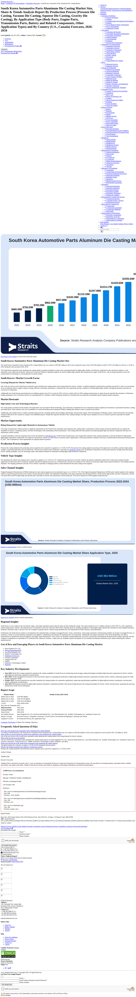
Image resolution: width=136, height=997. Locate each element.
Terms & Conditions (11, 937)
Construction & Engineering (115, 172)
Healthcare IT (110, 143)
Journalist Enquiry (10, 941)
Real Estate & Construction (110, 204)
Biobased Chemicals (112, 73)
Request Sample (6, 861)
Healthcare (105, 138)
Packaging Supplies (112, 191)
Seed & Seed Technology (114, 43)
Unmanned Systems (112, 28)
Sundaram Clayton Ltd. (12, 656)
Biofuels (109, 111)
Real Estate (109, 211)
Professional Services (113, 202)
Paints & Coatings (112, 82)
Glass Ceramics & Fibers (114, 77)
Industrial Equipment (112, 175)
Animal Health (110, 139)
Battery (108, 109)
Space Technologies (112, 26)
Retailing (109, 102)
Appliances (109, 93)
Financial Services (112, 64)
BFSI (103, 62)
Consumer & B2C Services (114, 200)
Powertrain (109, 57)
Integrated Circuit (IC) (113, 217)
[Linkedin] (9, 968)
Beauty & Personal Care (114, 96)
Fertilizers (109, 41)
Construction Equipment (114, 208)
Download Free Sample (12, 46)
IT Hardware (110, 157)
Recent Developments (80, 826)
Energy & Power (107, 107)
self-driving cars (51, 436)
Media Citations (10, 927)
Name (22, 978)
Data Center (110, 154)
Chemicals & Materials (109, 68)
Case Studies (114, 224)
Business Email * (25, 834)
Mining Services (111, 116)
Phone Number (24, 836)
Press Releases (105, 224)
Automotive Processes (113, 46)
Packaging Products (112, 190)
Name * (22, 832)
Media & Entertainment (113, 161)
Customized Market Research (109, 8)
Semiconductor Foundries (114, 220)
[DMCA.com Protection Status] (8, 957)
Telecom (109, 166)
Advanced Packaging (113, 186)
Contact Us (103, 226)
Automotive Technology (114, 50)
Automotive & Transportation (111, 44)
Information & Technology (110, 150)
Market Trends (17, 826)
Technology (110, 165)
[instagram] (6, 968)
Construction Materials (113, 209)
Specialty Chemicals (112, 86)
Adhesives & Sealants (113, 69)
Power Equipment (112, 120)
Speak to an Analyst (7, 617)
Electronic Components (113, 215)
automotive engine (75, 450)
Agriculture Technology (113, 35)
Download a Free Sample (9, 356)
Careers (7, 944)
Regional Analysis (52, 826)
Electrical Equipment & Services (116, 173)
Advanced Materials (112, 71)
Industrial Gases (111, 78)
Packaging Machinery (113, 188)
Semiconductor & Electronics (111, 213)
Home (3, 3)
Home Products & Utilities (114, 100)
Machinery (109, 179)
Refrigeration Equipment (114, 182)
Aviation (109, 19)
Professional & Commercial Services (113, 197)
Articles (130, 224)
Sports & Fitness (111, 104)
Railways (109, 59)
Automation (110, 170)
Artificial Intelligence (112, 152)
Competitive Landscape (65, 826)
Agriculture (105, 30)
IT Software (110, 159)
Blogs (126, 224)
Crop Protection (111, 39)
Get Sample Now (7, 845)
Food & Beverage (107, 127)
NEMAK (8, 665)
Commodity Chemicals (113, 75)
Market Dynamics (27, 826)
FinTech (109, 156)
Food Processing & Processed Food (117, 132)
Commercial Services (113, 199)
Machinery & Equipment (109, 168)
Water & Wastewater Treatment (116, 87)
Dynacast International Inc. (13, 650)
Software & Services (112, 163)
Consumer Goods (107, 89)
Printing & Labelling (112, 195)
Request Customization (8, 547)
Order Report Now (17, 861)
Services (103, 7)
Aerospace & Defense (108, 16)
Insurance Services (112, 66)
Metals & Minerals (112, 80)
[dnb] (3, 949)
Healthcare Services (112, 145)
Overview (8, 39)
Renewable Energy (112, 123)
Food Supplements (112, 136)
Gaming (108, 98)
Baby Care (109, 95)
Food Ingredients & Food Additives (117, 130)
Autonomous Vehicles (113, 52)
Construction (110, 206)
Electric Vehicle (111, 55)
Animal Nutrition (111, 37)
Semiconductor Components (115, 218)
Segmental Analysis (40, 826)
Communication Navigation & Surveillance (120, 21)
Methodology (9, 44)
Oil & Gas (109, 118)
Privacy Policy (9, 939)
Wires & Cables (111, 125)
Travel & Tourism (111, 105)
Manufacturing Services (113, 181)
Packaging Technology (113, 193)
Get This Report (6, 828)
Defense (109, 23)
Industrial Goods (111, 177)
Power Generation (112, 121)
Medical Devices (111, 147)
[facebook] (10, 968)
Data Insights (104, 222)
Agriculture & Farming (113, 32)
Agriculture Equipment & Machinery (117, 34)
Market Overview (6, 826)
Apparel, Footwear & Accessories (116, 91)
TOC (6, 40)
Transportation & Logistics (114, 60)
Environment (110, 113)
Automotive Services (112, 48)
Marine (108, 114)
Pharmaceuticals (111, 148)
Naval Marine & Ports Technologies (117, 25)
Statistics (121, 224)
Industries (103, 14)
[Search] (101, 231)
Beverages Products (112, 129)
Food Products (110, 134)
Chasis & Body (111, 53)
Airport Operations (112, 17)
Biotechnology (111, 141)
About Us (103, 5)
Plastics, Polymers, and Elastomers (117, 84)
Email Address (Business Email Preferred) (33, 980)
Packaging (105, 184)
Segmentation (9, 42)
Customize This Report (8, 722)
